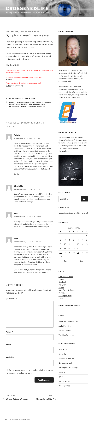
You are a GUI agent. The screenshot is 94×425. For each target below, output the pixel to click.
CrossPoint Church (66, 276)
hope (20, 104)
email (8, 85)
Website (10, 357)
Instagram (63, 285)
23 (60, 252)
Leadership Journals (66, 358)
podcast (62, 372)
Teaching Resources (66, 335)
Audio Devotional (65, 326)
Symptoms (9, 79)
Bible (12, 102)
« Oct (64, 261)
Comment (11, 299)
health (12, 104)
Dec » (82, 261)
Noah (41, 104)
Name (9, 332)
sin (44, 106)
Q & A (61, 377)
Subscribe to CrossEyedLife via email (73, 213)
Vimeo (61, 287)
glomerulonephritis (39, 102)
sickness (36, 106)
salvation (26, 106)
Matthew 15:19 (31, 104)
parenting (14, 106)
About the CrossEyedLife (68, 321)
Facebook (62, 282)
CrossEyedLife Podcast (68, 290)
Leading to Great (65, 296)
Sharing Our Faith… (66, 330)
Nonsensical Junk (65, 363)
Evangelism (63, 354)
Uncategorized (64, 386)
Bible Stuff (63, 349)
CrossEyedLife (27, 8)
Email (9, 344)
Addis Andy (33, 32)
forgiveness (22, 102)
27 (78, 252)
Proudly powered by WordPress (17, 419)
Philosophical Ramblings (22, 99)
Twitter (61, 279)
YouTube (62, 293)
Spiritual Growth (65, 381)
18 (69, 248)
